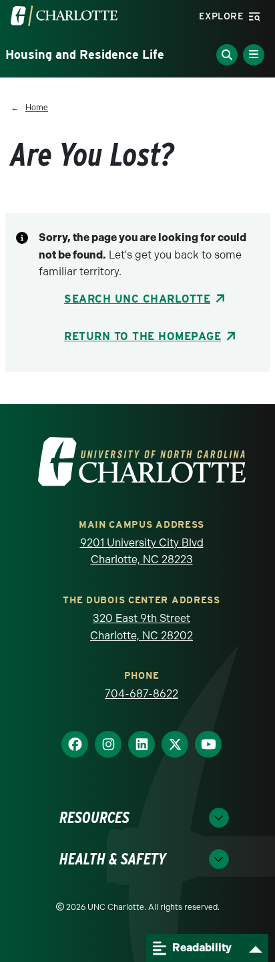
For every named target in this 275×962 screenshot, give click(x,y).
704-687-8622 (141, 693)
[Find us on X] (175, 745)
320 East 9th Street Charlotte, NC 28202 (141, 627)
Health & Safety (112, 858)
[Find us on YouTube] (208, 745)
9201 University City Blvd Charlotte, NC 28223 (142, 551)
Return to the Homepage (142, 336)
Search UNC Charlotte (137, 299)
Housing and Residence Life (84, 54)
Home (36, 107)
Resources (94, 817)
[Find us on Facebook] (74, 745)
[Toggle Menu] (253, 54)
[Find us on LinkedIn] (141, 745)
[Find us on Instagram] (108, 745)
